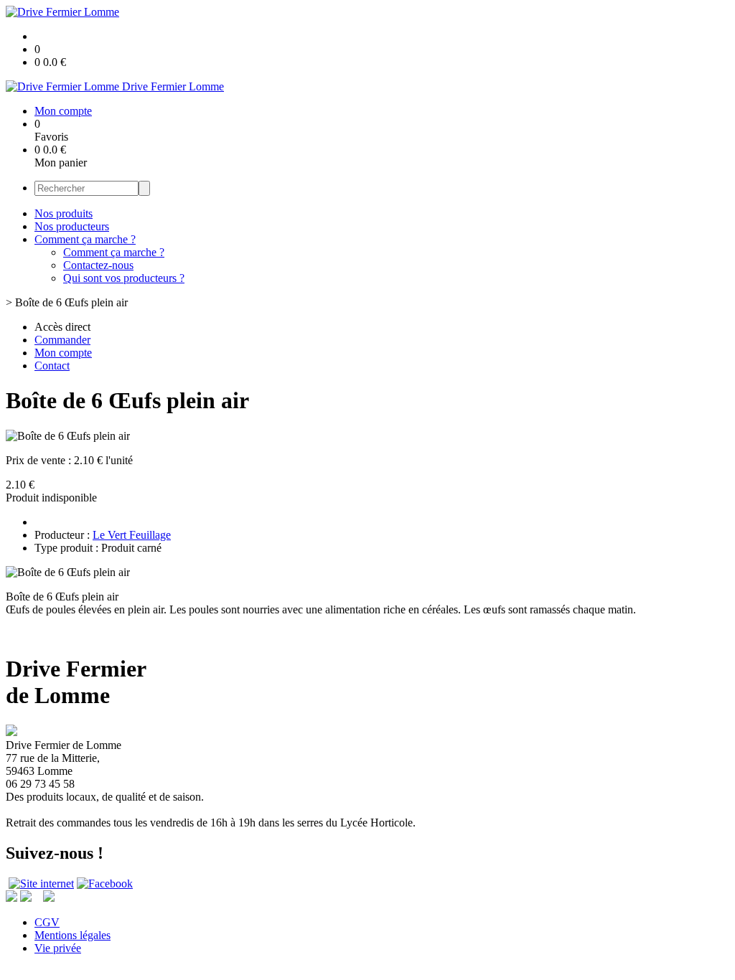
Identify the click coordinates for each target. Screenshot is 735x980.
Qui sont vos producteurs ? (123, 278)
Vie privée (57, 948)
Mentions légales (72, 935)
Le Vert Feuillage (132, 535)
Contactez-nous (98, 265)
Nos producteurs (71, 226)
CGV (47, 922)
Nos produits (63, 213)
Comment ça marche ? (85, 239)
